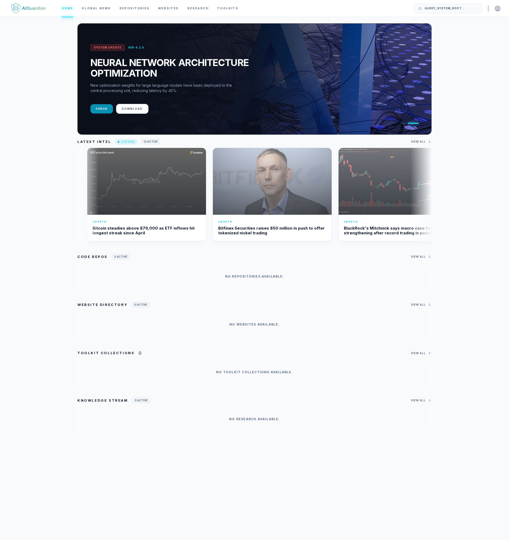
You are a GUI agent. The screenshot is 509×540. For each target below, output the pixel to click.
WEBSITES (168, 8)
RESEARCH (198, 8)
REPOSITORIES (135, 8)
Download (132, 108)
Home (67, 8)
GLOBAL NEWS (96, 8)
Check (102, 108)
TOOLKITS (227, 8)
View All (418, 141)
